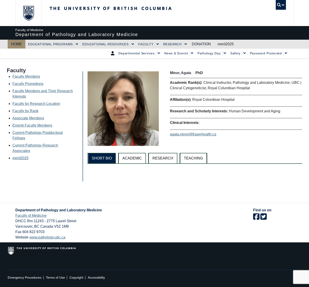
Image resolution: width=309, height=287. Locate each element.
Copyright (76, 277)
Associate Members (28, 118)
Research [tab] (162, 158)
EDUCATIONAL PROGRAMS (50, 44)
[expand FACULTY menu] (157, 44)
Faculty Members (26, 76)
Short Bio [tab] (102, 158)
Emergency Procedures (24, 277)
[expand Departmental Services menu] (159, 53)
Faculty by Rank (25, 111)
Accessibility (96, 277)
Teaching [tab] (193, 158)
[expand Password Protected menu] (286, 53)
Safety (235, 53)
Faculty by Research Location (36, 104)
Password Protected (266, 53)
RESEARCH (172, 44)
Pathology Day (209, 53)
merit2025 (226, 44)
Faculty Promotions (27, 84)
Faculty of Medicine (31, 215)
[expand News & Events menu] (192, 53)
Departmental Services (136, 53)
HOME (16, 44)
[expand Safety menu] (244, 53)
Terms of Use (55, 277)
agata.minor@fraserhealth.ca (193, 134)
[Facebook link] (256, 218)
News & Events (176, 53)
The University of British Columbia (28, 13)
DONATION (201, 44)
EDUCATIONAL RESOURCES (105, 44)
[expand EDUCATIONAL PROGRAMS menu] (77, 44)
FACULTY (146, 44)
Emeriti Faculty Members (32, 125)
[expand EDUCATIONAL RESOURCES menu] (132, 44)
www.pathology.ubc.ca (47, 237)
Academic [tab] (132, 158)
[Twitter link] (263, 218)
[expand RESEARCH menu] (185, 44)
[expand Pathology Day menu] (225, 53)
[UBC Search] (281, 5)
